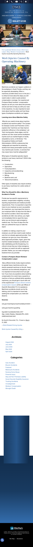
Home (7, 1)
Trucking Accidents (12, 381)
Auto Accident (10, 363)
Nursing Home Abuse (13, 372)
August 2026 (10, 342)
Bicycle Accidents (11, 365)
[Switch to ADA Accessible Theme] (2, 540)
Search (21, 1)
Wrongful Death (11, 388)
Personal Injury (10, 374)
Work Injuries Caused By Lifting (12, 329)
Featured (8, 367)
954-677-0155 (19, 21)
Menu (26, 1)
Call (12, 1)
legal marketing (26, 532)
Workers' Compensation (18, 52)
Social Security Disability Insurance (17, 379)
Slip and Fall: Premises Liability (16, 377)
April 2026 (9, 351)
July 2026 (9, 344)
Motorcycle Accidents (12, 370)
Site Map (12, 538)
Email (16, 1)
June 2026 (9, 347)
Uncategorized (10, 384)
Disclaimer (20, 538)
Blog (8, 52)
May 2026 (9, 349)
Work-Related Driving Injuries (12, 325)
